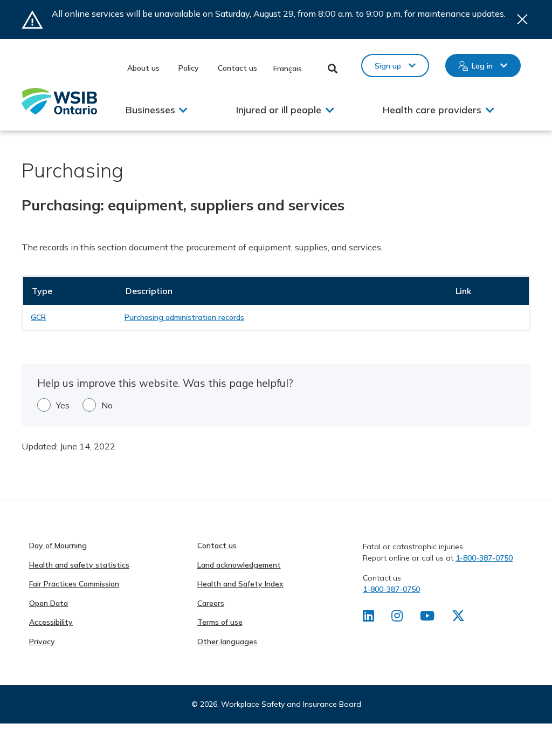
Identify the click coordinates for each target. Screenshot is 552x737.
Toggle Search (333, 68)
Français (287, 68)
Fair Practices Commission (74, 584)
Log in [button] (482, 66)
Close (522, 19)
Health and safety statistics (79, 565)
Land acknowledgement (239, 565)
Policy (188, 68)
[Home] (59, 101)
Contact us (237, 68)
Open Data (48, 603)
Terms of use (220, 622)
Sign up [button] (388, 66)
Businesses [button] (150, 110)
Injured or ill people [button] (278, 110)
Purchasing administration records (184, 317)
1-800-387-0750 (484, 558)
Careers (210, 603)
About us (143, 68)
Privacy (42, 641)
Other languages (227, 641)
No (107, 405)
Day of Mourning (58, 545)
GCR (38, 317)
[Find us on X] (458, 618)
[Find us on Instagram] (397, 618)
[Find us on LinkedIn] (368, 618)
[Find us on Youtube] (427, 618)
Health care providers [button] (432, 110)
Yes (63, 405)
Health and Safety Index (240, 584)
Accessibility (51, 622)
